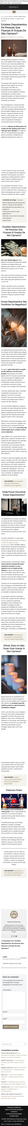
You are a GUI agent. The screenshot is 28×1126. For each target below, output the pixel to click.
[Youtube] (16, 936)
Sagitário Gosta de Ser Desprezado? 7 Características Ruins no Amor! (13, 1070)
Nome (5, 1012)
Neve (3, 1124)
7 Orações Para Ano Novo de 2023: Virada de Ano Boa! (12, 1062)
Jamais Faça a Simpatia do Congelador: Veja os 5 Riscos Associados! (13, 637)
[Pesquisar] (25, 1044)
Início (2, 16)
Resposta (24, 958)
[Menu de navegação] (14, 12)
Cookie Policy (14, 1116)
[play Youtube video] (14, 801)
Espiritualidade (9, 16)
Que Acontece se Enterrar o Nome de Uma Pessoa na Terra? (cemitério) (14, 1055)
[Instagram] (14, 936)
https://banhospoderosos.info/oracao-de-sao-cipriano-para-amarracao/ (13, 542)
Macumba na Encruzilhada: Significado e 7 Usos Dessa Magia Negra (13, 873)
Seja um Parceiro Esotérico (14, 1109)
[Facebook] (12, 936)
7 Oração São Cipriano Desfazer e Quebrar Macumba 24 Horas (12, 1077)
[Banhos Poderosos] (13, 7)
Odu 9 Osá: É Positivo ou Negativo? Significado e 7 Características (13, 1089)
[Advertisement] (14, 155)
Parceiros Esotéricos (14, 1107)
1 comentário (20, 37)
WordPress (17, 1124)
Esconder (20, 200)
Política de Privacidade (14, 1114)
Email (5, 1019)
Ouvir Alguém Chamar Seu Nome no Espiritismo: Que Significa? (13, 483)
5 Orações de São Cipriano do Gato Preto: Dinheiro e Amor (12, 1096)
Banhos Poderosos (8, 37)
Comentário (7, 990)
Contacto (14, 1112)
